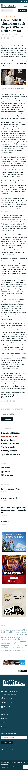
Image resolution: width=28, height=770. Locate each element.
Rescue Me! (6, 522)
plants (25, 651)
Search (15, 10)
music (10, 646)
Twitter (2, 750)
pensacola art (4, 647)
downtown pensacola (10, 639)
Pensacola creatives (12, 648)
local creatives (17, 643)
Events (8, 471)
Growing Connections (10, 498)
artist (14, 630)
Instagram (7, 750)
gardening (14, 642)
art (1, 630)
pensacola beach (19, 647)
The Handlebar (5, 653)
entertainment (4, 642)
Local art (8, 643)
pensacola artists (11, 647)
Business (7, 635)
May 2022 (16, 34)
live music (3, 643)
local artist (12, 643)
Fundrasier (10, 642)
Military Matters (9, 451)
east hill (21, 639)
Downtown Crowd (8, 17)
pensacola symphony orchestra (14, 651)
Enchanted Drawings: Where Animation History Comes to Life (13, 510)
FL (7, 642)
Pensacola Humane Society (20, 648)
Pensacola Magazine (10, 433)
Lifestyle (22, 641)
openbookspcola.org (7, 395)
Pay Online (4, 722)
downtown (22, 634)
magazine (5, 645)
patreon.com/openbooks (9, 386)
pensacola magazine (16, 650)
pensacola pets (6, 651)
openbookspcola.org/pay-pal (16, 388)
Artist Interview (18, 630)
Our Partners (4, 714)
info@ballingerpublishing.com (12, 707)
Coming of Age (8, 440)
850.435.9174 (8, 698)
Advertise (4, 718)
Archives (9, 475)
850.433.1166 (8, 702)
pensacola (22, 645)
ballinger (12, 632)
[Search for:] (8, 10)
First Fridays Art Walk (10, 489)
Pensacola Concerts (4, 648)
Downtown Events (19, 637)
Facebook (12, 750)
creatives (15, 635)
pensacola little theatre (6, 650)
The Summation (8, 447)
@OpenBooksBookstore (8, 397)
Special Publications (10, 454)
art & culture (8, 630)
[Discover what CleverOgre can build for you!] (14, 671)
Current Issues (22, 10)
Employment (4, 727)
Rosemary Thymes (10, 443)
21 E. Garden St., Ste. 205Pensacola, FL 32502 (11, 693)
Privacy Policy (4, 764)
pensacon (21, 651)
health (17, 642)
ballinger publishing (20, 632)
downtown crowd (8, 637)
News (7, 468)
